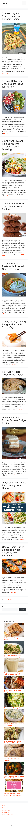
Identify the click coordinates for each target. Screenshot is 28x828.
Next (12, 599)
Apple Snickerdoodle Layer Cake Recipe (13, 638)
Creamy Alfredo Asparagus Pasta (13, 708)
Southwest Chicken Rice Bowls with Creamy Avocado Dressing (13, 145)
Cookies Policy (6, 810)
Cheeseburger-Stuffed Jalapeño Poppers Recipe (11, 16)
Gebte (4, 3)
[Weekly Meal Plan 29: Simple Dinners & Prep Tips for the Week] (14, 785)
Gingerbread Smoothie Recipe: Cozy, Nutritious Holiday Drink (12, 673)
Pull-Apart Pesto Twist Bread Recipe (12, 373)
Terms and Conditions (8, 814)
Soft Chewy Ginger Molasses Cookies (12, 759)
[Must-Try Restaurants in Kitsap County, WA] (14, 682)
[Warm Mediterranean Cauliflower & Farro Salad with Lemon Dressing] (14, 733)
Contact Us (5, 808)
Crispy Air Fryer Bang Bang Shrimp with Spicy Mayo (14, 324)
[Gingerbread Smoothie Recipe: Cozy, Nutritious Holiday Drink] (14, 665)
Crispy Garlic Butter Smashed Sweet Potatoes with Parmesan (13, 551)
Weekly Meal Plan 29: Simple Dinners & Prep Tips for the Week (13, 794)
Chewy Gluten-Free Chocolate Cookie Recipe (13, 206)
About (3, 805)
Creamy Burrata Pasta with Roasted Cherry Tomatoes (13, 266)
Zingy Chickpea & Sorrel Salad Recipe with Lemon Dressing (12, 656)
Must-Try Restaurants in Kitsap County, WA (12, 691)
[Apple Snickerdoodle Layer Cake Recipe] (14, 630)
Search (4, 607)
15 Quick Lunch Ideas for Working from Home (14, 485)
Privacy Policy (6, 812)
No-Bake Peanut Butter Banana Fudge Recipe (14, 420)
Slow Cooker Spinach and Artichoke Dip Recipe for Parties (14, 724)
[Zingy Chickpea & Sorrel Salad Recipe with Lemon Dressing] (14, 647)
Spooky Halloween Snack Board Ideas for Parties (12, 84)
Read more (5, 73)
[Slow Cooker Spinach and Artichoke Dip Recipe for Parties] (14, 715)
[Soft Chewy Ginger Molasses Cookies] (14, 750)
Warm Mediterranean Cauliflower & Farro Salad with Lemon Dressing (13, 742)
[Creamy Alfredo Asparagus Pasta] (14, 700)
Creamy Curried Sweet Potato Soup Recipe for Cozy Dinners (14, 777)
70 (8, 599)
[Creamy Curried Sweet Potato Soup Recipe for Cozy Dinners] (14, 768)
